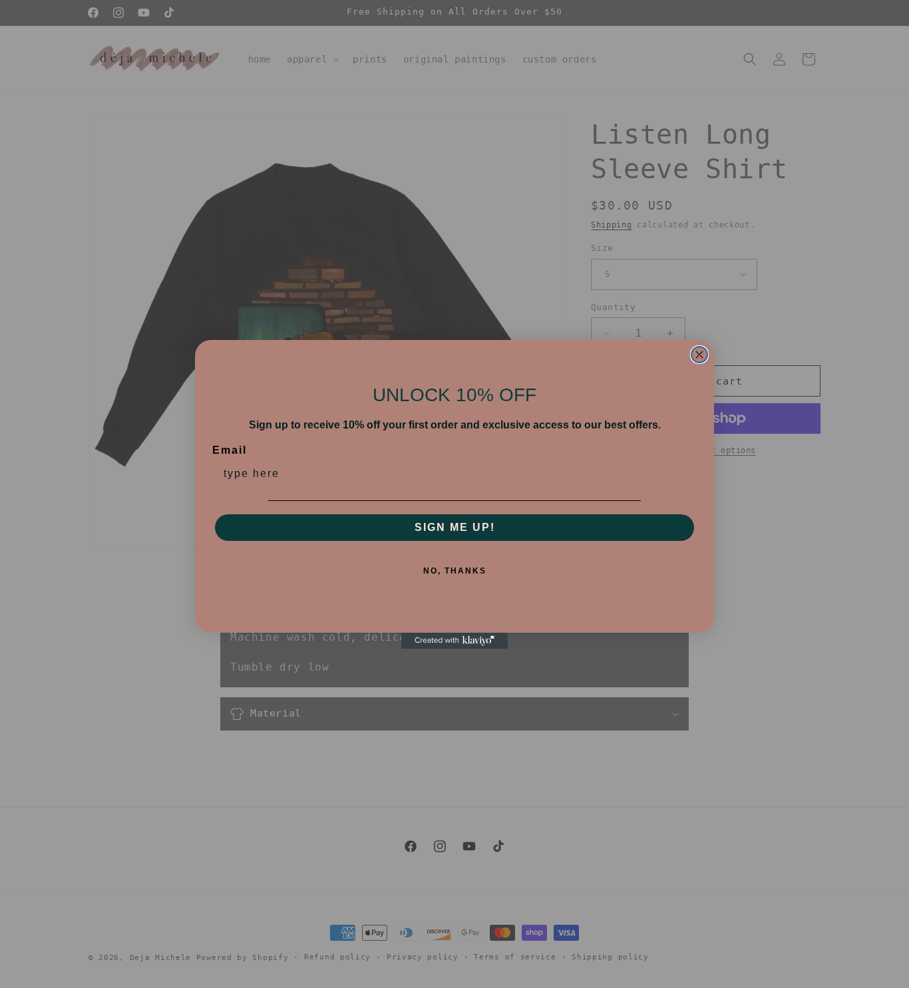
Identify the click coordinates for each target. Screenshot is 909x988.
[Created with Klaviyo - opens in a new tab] (454, 641)
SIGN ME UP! (455, 527)
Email (229, 450)
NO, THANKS (454, 571)
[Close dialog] (699, 355)
